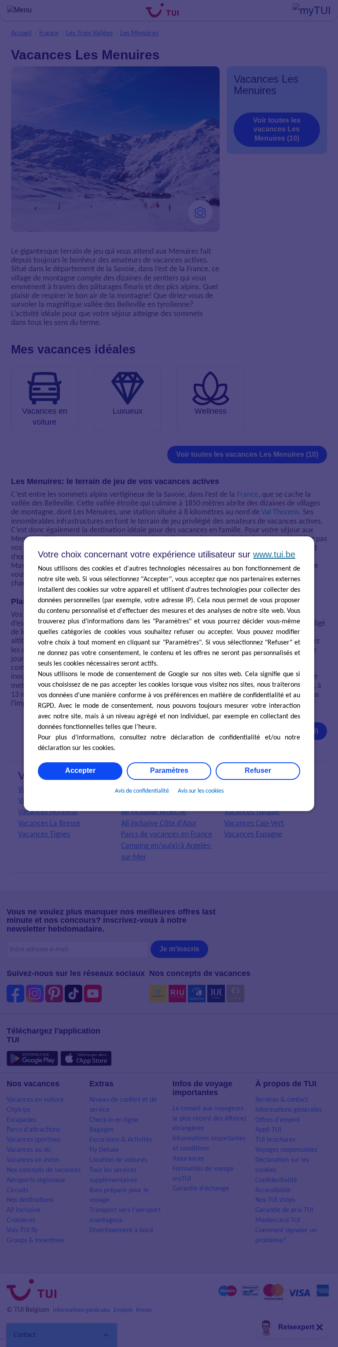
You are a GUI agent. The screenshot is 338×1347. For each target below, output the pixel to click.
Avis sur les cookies (201, 791)
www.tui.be (274, 554)
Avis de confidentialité (142, 791)
